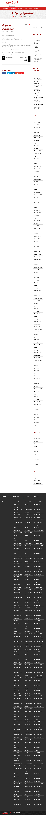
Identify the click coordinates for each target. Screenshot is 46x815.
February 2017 (37, 254)
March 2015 (37, 313)
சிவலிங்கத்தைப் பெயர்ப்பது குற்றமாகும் (37, 93)
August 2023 (37, 145)
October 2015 (37, 295)
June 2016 (36, 275)
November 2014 (38, 324)
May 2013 (36, 370)
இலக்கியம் (35, 8)
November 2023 (38, 140)
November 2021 (38, 169)
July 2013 (36, 365)
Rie (12, 31)
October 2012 (37, 386)
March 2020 (37, 187)
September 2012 (38, 388)
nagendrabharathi (38, 97)
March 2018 (37, 228)
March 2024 (37, 135)
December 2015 (37, 290)
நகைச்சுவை (36, 459)
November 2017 (38, 231)
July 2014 (36, 334)
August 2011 (37, 412)
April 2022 (36, 161)
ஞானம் (25, 52)
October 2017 (37, 233)
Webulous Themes (5, 813)
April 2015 (36, 311)
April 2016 (36, 280)
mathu (35, 83)
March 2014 (37, 344)
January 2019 (37, 210)
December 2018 (37, 213)
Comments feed (37, 483)
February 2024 (37, 137)
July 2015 (36, 303)
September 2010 (38, 425)
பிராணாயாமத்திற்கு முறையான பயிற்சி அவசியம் (25, 58)
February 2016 (37, 285)
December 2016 (37, 259)
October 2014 (37, 326)
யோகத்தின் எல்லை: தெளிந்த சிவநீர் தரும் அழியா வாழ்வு (38, 59)
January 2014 (37, 350)
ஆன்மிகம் (19, 52)
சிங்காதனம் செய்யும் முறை (8, 58)
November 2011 (38, 407)
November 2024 (38, 130)
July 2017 (36, 241)
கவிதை (30, 8)
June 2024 (36, 132)
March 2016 (37, 282)
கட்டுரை (25, 8)
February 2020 (37, 189)
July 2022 (36, 156)
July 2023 (36, 148)
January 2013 (37, 378)
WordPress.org (37, 485)
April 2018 (36, 225)
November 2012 (38, 383)
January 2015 (37, 319)
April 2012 (36, 399)
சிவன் (23, 52)
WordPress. (9, 812)
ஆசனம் (15, 52)
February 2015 (37, 316)
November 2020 (38, 179)
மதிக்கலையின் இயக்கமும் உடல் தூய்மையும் (37, 42)
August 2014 (37, 332)
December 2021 (37, 166)
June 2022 (36, 158)
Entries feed (37, 480)
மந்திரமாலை (13, 54)
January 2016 (37, 288)
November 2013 (38, 355)
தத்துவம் (36, 454)
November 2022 (38, 150)
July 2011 (36, 414)
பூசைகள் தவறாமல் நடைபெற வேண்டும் (38, 85)
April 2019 (36, 202)
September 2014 (38, 329)
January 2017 (37, 257)
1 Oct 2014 (5, 31)
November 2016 (38, 262)
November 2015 (38, 293)
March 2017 (37, 251)
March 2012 (37, 401)
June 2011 (36, 417)
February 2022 (37, 163)
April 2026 (36, 125)
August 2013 (37, 363)
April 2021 (36, 174)
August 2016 (37, 269)
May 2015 (36, 308)
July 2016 (36, 272)
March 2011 (37, 420)
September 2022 (38, 153)
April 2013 (36, 373)
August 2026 (37, 122)
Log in (35, 478)
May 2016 (36, 277)
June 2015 (36, 306)
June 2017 (36, 244)
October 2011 (37, 409)
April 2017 (36, 249)
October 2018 (37, 215)
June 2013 (36, 368)
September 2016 (38, 267)
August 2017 (37, 238)
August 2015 (37, 300)
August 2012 (37, 391)
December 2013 (37, 352)
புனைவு (35, 462)
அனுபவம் (36, 441)
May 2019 (36, 200)
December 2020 (37, 176)
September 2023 (38, 143)
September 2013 (38, 360)
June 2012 (36, 396)
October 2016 (37, 264)
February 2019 (37, 207)
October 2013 (37, 357)
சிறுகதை (20, 8)
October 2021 (37, 171)
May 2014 (36, 339)
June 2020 (36, 184)
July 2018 (36, 223)
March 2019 (37, 205)
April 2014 (36, 342)
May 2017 (36, 246)
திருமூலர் (8, 54)
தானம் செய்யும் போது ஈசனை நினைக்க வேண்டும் (38, 107)
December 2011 (37, 404)
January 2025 (37, 127)
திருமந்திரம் (12, 2)
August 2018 (37, 220)
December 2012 (37, 381)
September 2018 (38, 218)
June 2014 (36, 337)
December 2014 (37, 321)
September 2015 (38, 298)
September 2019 (38, 194)
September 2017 (38, 236)
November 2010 (38, 422)
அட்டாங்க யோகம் (12, 8)
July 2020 (36, 181)
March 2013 (37, 376)
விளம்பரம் (36, 464)
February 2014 (37, 347)
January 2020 (37, 192)
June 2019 (36, 197)
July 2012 (36, 394)
